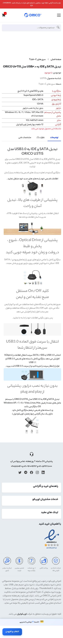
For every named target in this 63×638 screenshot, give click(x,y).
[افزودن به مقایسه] (57, 47)
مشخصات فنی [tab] (24, 138)
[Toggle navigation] (59, 15)
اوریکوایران (22, 614)
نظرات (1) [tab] (41, 138)
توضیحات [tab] (54, 138)
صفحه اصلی (56, 59)
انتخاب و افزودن (12, 631)
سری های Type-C (37, 59)
